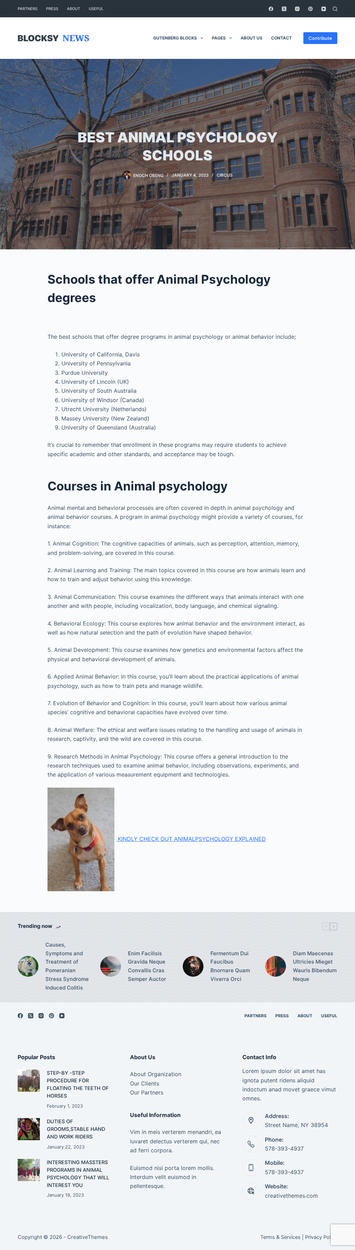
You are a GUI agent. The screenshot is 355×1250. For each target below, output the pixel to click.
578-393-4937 (284, 1148)
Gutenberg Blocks (175, 38)
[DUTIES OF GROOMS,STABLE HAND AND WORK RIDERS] (29, 1129)
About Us (251, 38)
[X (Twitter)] (284, 9)
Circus (225, 175)
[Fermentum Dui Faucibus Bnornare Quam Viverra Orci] (193, 966)
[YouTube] (323, 9)
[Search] (335, 9)
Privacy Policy (321, 1237)
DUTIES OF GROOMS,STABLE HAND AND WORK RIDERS (76, 1129)
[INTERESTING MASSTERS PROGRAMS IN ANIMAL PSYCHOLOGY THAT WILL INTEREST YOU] (29, 1170)
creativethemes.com (291, 1195)
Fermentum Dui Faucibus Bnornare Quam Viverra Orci (230, 966)
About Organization (155, 1074)
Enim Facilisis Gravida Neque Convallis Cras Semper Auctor (147, 966)
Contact (281, 38)
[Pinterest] (310, 9)
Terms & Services (280, 1237)
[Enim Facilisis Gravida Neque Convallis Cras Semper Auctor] (110, 966)
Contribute (320, 38)
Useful (96, 8)
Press (52, 8)
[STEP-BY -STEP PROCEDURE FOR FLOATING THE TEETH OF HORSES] (29, 1080)
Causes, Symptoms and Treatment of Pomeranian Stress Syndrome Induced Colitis (67, 966)
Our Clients (144, 1083)
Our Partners (146, 1092)
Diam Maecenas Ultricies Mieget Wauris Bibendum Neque (315, 966)
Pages (219, 38)
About (73, 8)
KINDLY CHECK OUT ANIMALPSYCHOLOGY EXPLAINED (191, 838)
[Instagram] (297, 9)
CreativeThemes (87, 1237)
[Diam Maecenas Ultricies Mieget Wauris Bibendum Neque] (275, 966)
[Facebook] (271, 9)
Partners (27, 8)
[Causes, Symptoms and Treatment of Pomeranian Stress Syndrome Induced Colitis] (28, 966)
